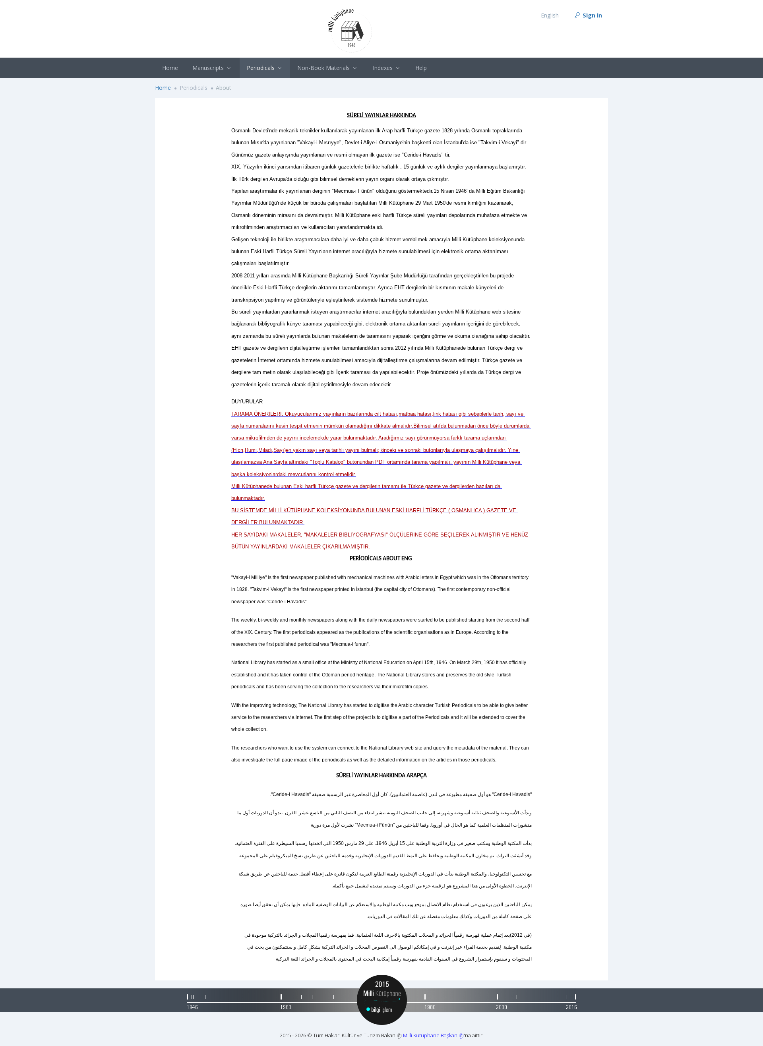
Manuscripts (208, 68)
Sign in (591, 15)
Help (421, 68)
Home (170, 68)
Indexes (383, 68)
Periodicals (261, 68)
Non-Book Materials (324, 68)
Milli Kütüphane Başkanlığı (433, 1035)
